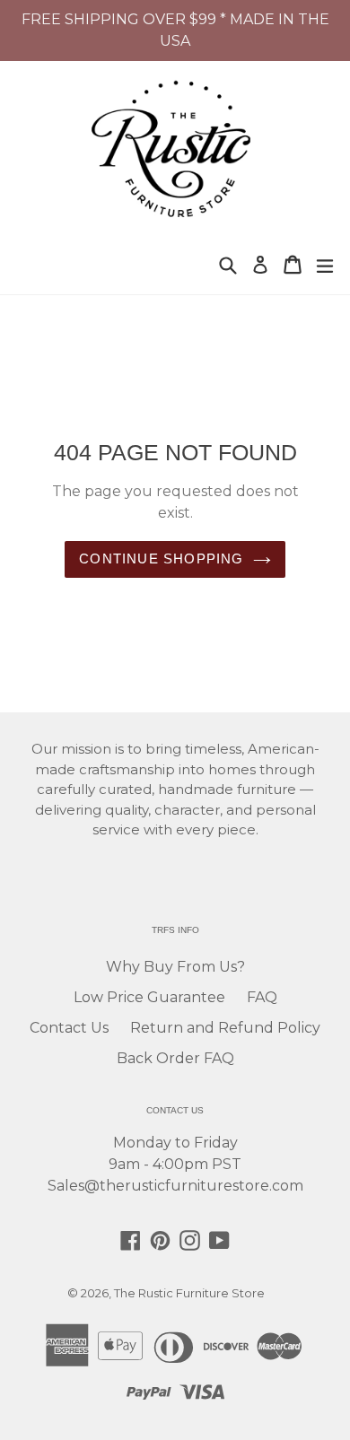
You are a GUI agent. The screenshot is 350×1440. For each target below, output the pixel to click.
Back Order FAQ (175, 1058)
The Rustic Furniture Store (189, 1293)
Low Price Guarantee (149, 997)
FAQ (262, 997)
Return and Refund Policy (225, 1027)
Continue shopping (161, 558)
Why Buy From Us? (175, 966)
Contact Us (69, 1027)
